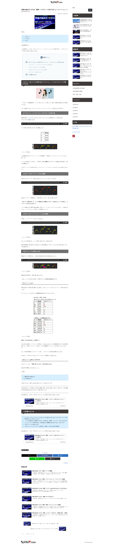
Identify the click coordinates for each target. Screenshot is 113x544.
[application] (44, 124)
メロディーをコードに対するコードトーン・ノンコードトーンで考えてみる (46, 62)
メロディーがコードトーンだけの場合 (37, 67)
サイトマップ (76, 132)
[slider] (66, 124)
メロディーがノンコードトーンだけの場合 (38, 69)
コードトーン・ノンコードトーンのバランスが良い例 (40, 64)
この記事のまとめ (32, 74)
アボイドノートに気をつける (35, 72)
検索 (74, 7)
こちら (30, 117)
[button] (52, 458)
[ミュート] (63, 123)
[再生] (22, 123)
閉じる (47, 57)
